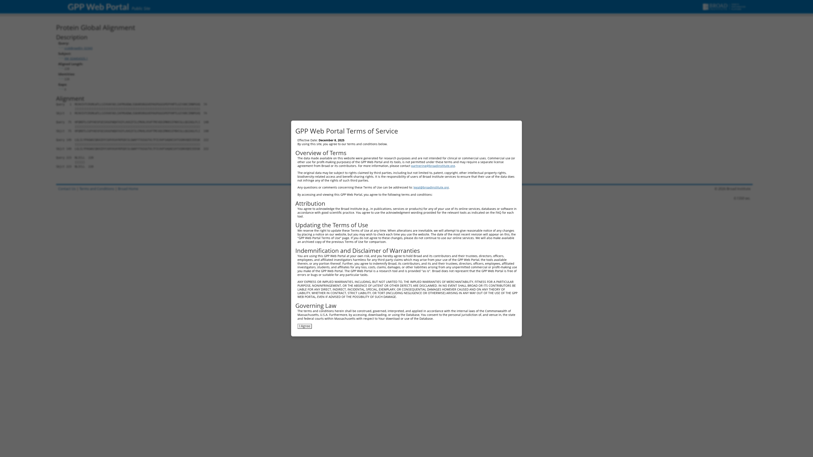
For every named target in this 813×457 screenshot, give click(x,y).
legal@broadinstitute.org (431, 187)
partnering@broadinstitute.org (433, 166)
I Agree (304, 326)
